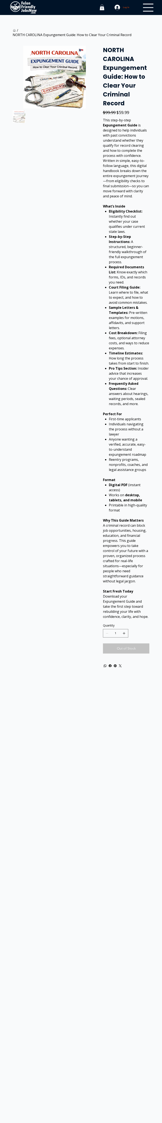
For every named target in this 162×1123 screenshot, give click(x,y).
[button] (102, 7)
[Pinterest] (115, 666)
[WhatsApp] (105, 666)
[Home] (14, 30)
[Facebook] (110, 666)
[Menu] (148, 7)
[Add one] (124, 633)
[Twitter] (120, 666)
